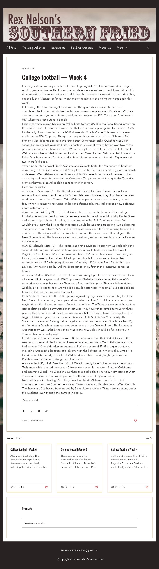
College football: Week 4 (124, 449)
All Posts (11, 47)
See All (149, 437)
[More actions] (135, 68)
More (120, 47)
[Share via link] (46, 410)
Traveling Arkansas (34, 47)
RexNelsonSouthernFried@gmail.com (79, 550)
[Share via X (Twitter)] (31, 410)
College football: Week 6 (23, 449)
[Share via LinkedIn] (38, 410)
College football (30, 400)
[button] (148, 48)
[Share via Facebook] (23, 410)
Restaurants (58, 47)
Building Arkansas (82, 47)
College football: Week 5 (74, 449)
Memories (105, 47)
